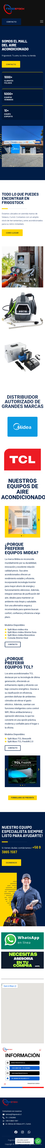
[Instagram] (23, 1132)
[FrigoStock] (14, 9)
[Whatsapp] (29, 1132)
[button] (6, 519)
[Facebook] (16, 1132)
